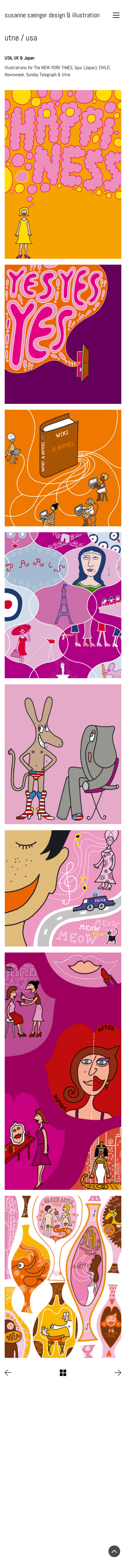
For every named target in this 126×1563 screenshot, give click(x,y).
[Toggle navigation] (116, 15)
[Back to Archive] (63, 1373)
